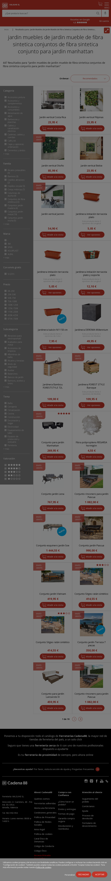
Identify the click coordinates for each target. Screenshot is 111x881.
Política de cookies (43, 867)
